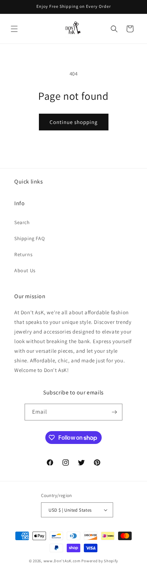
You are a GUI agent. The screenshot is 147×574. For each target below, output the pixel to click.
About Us (25, 270)
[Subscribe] (114, 412)
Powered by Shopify (99, 560)
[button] (14, 29)
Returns (23, 254)
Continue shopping (74, 122)
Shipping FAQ (29, 238)
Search (22, 222)
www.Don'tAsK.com (62, 560)
